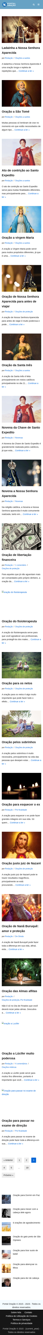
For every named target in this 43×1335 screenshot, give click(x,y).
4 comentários (21, 1063)
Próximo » (8, 1175)
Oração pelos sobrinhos (19, 742)
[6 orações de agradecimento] (6, 1227)
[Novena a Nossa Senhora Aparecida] (21, 473)
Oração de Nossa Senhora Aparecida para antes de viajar (20, 301)
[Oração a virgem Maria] (21, 219)
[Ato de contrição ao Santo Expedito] (21, 152)
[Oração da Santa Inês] (21, 347)
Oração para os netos (17, 683)
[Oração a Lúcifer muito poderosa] (21, 1035)
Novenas (19, 438)
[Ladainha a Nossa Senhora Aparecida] (21, 29)
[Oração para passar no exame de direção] (21, 1102)
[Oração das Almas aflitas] (21, 972)
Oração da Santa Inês (17, 365)
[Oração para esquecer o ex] (21, 786)
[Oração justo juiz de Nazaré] (21, 845)
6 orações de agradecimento (26, 1223)
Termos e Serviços (21, 1319)
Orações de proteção (24, 311)
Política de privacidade (21, 1323)
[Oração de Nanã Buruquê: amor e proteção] (21, 907)
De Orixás (19, 936)
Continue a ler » (26, 71)
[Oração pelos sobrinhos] (21, 724)
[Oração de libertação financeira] (21, 536)
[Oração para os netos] (21, 665)
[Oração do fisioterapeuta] (21, 603)
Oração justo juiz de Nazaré (21, 863)
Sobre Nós (16, 1312)
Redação (9, 58)
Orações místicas (9, 1067)
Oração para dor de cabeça (26, 1278)
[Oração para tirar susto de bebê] (6, 1255)
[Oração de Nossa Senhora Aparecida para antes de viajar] (21, 278)
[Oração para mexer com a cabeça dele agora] (6, 1214)
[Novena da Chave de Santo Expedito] (21, 409)
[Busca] (34, 4)
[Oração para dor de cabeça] (6, 1283)
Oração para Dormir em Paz (26, 1195)
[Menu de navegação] (38, 4)
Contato (28, 1312)
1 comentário (20, 565)
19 (27, 1167)
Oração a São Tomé (15, 111)
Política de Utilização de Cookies (21, 1316)
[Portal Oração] (9, 4)
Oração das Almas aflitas (19, 991)
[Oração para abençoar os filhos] (6, 1269)
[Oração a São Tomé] (21, 93)
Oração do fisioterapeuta (19, 621)
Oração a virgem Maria (18, 237)
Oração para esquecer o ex (21, 804)
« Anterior (8, 1160)
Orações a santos (22, 58)
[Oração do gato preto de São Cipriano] (6, 1241)
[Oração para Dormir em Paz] (6, 1200)
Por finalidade (21, 810)
